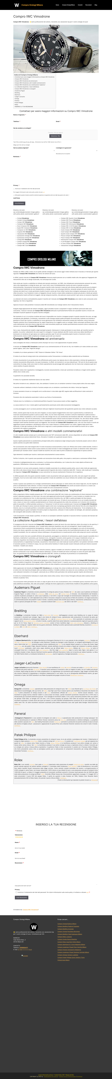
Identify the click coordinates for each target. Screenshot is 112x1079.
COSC (43, 774)
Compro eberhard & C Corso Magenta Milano (71, 944)
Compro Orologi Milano (32, 5)
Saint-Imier (47, 615)
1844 (22, 743)
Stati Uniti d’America (76, 623)
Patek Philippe (19, 102)
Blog (96, 5)
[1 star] (16, 837)
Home (57, 5)
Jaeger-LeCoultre (20, 96)
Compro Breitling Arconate (66, 929)
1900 (15, 692)
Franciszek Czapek (79, 741)
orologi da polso (79, 764)
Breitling (17, 92)
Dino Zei (63, 720)
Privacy (16, 185)
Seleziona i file (55, 136)
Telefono (16, 121)
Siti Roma (79, 1076)
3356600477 (23, 947)
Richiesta (17, 156)
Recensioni (88, 5)
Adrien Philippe (55, 743)
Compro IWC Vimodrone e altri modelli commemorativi (30, 83)
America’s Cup (59, 601)
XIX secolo (36, 669)
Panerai (17, 100)
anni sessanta (63, 650)
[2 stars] (17, 837)
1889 (45, 691)
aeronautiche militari (30, 621)
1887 (15, 642)
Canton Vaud (65, 594)
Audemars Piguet (20, 91)
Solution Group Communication (67, 1076)
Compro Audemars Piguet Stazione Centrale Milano (73, 952)
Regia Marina (68, 648)
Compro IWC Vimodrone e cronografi (25, 89)
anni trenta (17, 646)
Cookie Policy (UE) (59, 1075)
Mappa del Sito (70, 1075)
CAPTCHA (16, 198)
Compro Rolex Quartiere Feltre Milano (69, 942)
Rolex (16, 104)
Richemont (73, 675)
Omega (17, 98)
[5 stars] (22, 837)
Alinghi (39, 601)
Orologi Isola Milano (63, 960)
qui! (44, 192)
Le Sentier (87, 667)
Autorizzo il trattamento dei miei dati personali (27, 188)
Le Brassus (40, 594)
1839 (56, 741)
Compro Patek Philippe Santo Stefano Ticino (71, 957)
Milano (59, 718)
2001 (23, 627)
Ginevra (62, 741)
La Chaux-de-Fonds (25, 642)
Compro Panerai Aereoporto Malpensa (69, 950)
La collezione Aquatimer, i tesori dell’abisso (27, 87)
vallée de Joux (53, 594)
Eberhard (17, 94)
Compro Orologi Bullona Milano (67, 924)
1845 (35, 745)
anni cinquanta (43, 650)
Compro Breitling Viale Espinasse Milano (70, 934)
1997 (32, 722)
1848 (69, 689)
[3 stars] (19, 837)
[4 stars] (20, 837)
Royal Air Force (67, 619)
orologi (62, 667)
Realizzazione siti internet (51, 1076)
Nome (17, 842)
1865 (29, 644)
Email (58, 121)
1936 (49, 619)
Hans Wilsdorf (72, 766)
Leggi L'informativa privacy (45, 1075)
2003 (28, 627)
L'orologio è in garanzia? (63, 148)
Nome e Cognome (19, 115)
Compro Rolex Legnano (65, 937)
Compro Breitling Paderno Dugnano (68, 926)
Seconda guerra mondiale (41, 623)
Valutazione (19, 835)
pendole (68, 667)
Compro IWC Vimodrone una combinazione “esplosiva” (30, 85)
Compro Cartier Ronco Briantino (67, 939)
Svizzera (55, 615)
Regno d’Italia (85, 648)
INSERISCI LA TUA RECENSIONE (24, 106)
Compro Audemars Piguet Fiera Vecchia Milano (72, 947)
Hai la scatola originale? (21, 148)
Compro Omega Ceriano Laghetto (68, 955)
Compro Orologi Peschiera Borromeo (69, 931)
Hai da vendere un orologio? (22, 128)
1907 (59, 644)
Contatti (80, 5)
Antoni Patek (34, 741)
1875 (73, 592)
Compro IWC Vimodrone (21, 79)
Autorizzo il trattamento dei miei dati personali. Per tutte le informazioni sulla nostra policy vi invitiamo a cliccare (53, 892)
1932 (48, 692)
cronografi (21, 648)
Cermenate (48, 654)
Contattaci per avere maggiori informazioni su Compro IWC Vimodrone (34, 77)
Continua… (80, 601)
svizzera (87, 640)
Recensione (18, 863)
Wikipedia (94, 780)
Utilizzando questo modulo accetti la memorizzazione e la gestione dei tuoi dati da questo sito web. (42, 195)
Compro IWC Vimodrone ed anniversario (26, 81)
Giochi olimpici (72, 692)
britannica (59, 619)
